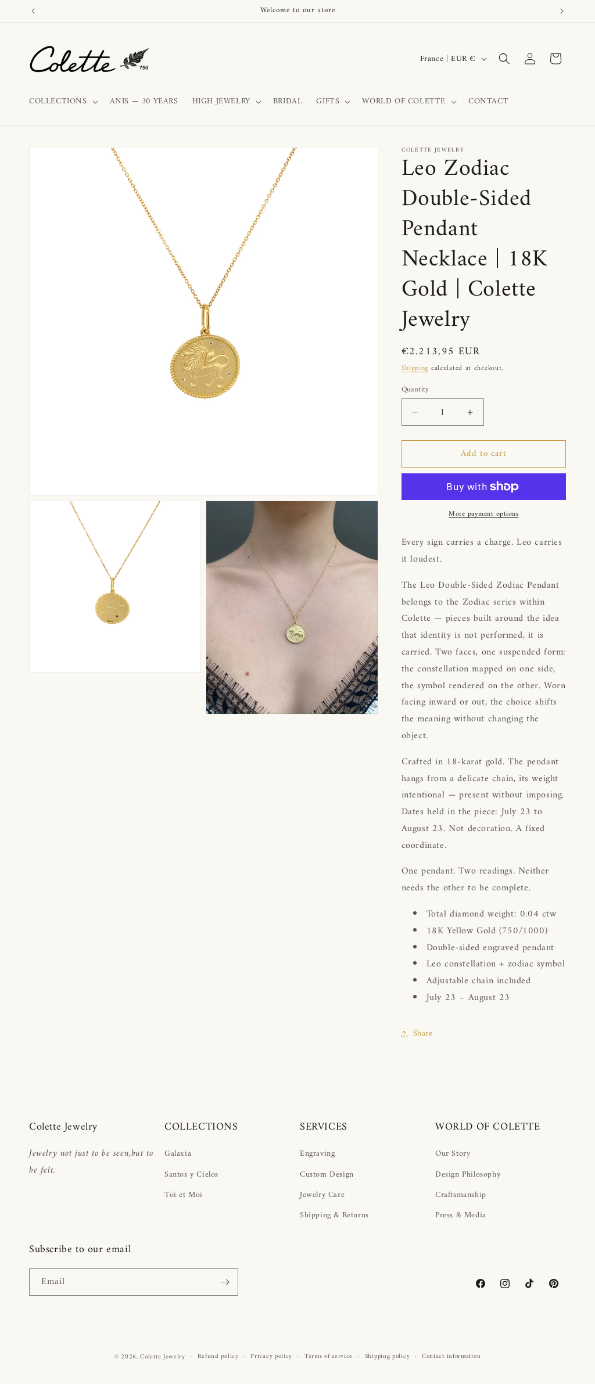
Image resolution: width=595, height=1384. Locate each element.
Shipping (415, 368)
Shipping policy (387, 1356)
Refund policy (218, 1356)
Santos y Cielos (191, 1174)
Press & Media (460, 1215)
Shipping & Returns (334, 1215)
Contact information (451, 1356)
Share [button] (423, 1033)
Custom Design (327, 1174)
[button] (62, 101)
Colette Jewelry (162, 1357)
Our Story (452, 1153)
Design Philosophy (467, 1174)
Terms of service (328, 1356)
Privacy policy (271, 1356)
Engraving (317, 1153)
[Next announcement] (562, 11)
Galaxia (177, 1153)
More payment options (483, 514)
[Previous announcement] (33, 11)
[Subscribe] (225, 1282)
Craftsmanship (460, 1195)
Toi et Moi (183, 1195)
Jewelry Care (322, 1195)
